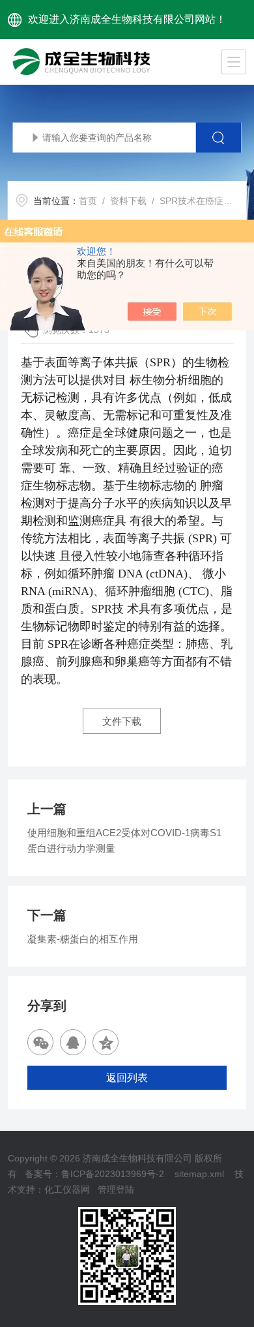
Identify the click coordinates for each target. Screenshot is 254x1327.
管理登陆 (116, 1189)
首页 (88, 201)
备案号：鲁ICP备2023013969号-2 (94, 1174)
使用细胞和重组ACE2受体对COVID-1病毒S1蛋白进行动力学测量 (124, 840)
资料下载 (128, 201)
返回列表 (127, 1077)
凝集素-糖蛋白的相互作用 (82, 938)
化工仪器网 (67, 1189)
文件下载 (121, 721)
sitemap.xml (199, 1174)
